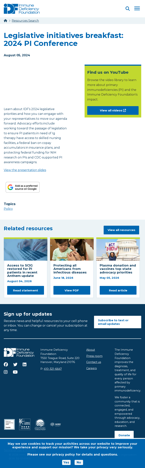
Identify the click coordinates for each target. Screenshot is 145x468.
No (79, 462)
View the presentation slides (25, 170)
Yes (66, 462)
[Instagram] (6, 372)
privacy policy (63, 454)
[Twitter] (15, 364)
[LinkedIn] (24, 364)
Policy (8, 209)
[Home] (5, 20)
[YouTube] (15, 372)
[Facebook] (6, 364)
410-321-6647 (53, 369)
